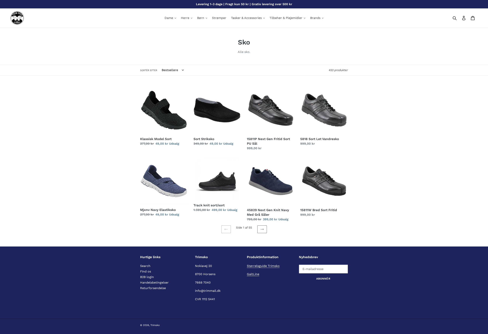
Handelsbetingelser (154, 282)
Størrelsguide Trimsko (263, 266)
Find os (145, 271)
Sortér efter (148, 70)
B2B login (147, 277)
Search (145, 266)
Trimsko (155, 325)
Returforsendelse (153, 288)
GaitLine (253, 274)
